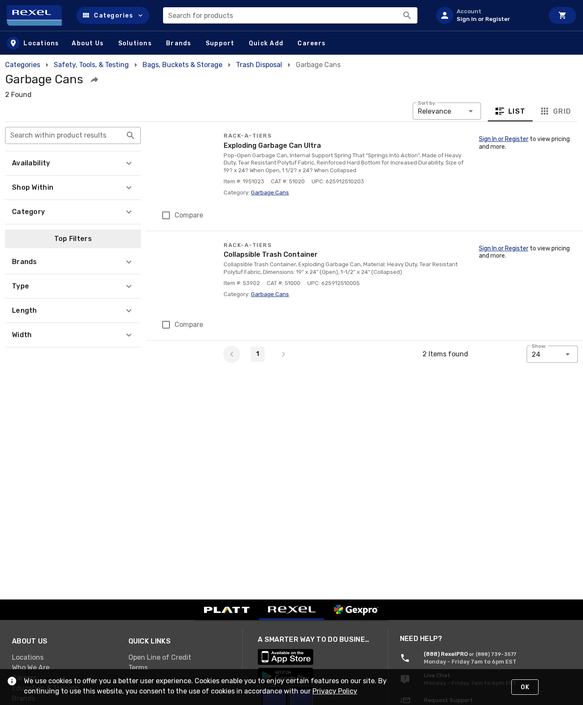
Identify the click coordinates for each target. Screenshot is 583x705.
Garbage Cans (270, 192)
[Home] (38, 15)
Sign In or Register (503, 139)
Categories (22, 65)
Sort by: (427, 103)
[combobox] (290, 15)
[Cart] (562, 15)
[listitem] (486, 15)
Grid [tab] (562, 111)
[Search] (407, 15)
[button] (112, 15)
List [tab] (517, 111)
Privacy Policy (334, 691)
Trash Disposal (259, 65)
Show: (539, 346)
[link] (63, 657)
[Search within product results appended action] (130, 135)
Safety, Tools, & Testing (91, 65)
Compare (189, 215)
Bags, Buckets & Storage (182, 65)
